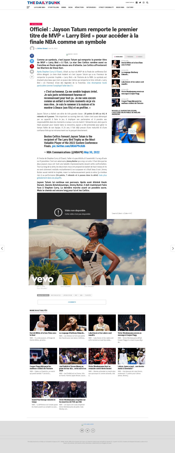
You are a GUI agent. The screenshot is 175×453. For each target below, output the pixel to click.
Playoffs (88, 295)
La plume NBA (39, 7)
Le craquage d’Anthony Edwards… (129, 73)
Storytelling (53, 7)
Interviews (91, 7)
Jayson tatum (67, 295)
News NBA (120, 7)
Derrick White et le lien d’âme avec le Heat (132, 64)
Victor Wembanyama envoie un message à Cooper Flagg (132, 92)
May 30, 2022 (92, 152)
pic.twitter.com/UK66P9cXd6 (68, 146)
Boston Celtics (56, 295)
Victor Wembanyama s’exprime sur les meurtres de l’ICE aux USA (72, 401)
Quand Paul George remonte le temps (43, 401)
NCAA (70, 7)
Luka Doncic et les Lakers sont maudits (132, 83)
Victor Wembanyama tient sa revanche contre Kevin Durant (100, 367)
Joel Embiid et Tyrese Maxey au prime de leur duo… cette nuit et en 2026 (72, 368)
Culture (130, 7)
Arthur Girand (42, 48)
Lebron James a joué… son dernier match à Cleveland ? (131, 367)
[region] (87, 252)
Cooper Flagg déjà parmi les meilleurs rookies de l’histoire (132, 102)
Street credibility (106, 7)
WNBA (63, 7)
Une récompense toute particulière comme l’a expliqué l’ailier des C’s (72, 84)
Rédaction (79, 7)
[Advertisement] (128, 162)
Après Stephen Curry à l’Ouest (49, 71)
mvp (76, 295)
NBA (81, 295)
